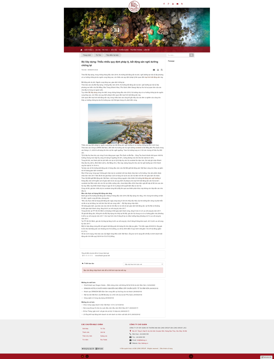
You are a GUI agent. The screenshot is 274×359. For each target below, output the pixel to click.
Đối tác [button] (114, 50)
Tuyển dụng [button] (124, 50)
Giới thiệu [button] (88, 50)
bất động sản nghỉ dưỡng (150, 178)
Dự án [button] (98, 50)
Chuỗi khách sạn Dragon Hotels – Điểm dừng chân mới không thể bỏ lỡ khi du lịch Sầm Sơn (115, 285)
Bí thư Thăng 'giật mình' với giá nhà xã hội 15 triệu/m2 (101, 311)
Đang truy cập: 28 (88, 348)
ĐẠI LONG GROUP (140, 348)
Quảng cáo (103, 336)
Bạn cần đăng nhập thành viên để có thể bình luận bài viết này (105, 270)
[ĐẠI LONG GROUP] (134, 6)
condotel (138, 147)
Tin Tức (102, 328)
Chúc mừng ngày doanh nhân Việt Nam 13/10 (99, 305)
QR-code (100, 348)
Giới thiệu (85, 328)
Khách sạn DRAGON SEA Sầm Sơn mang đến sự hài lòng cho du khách (108, 291)
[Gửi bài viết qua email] (154, 70)
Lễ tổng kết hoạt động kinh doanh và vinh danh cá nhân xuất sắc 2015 (107, 314)
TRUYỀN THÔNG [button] (136, 50)
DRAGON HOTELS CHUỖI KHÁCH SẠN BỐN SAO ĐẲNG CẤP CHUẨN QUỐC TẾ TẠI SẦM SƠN (116, 288)
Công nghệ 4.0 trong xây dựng (94, 298)
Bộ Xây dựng (93, 92)
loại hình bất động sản (152, 77)
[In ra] (158, 70)
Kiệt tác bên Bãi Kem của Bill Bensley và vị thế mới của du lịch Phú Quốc (108, 295)
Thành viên (85, 332)
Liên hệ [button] (147, 50)
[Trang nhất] (81, 49)
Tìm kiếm (85, 340)
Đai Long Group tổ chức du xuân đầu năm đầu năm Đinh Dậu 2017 (106, 308)
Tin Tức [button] (105, 50)
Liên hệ (102, 332)
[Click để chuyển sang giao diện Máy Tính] (87, 356)
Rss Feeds (103, 340)
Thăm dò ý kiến (87, 336)
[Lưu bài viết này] (162, 70)
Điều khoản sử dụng (166, 348)
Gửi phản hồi (267, 357)
